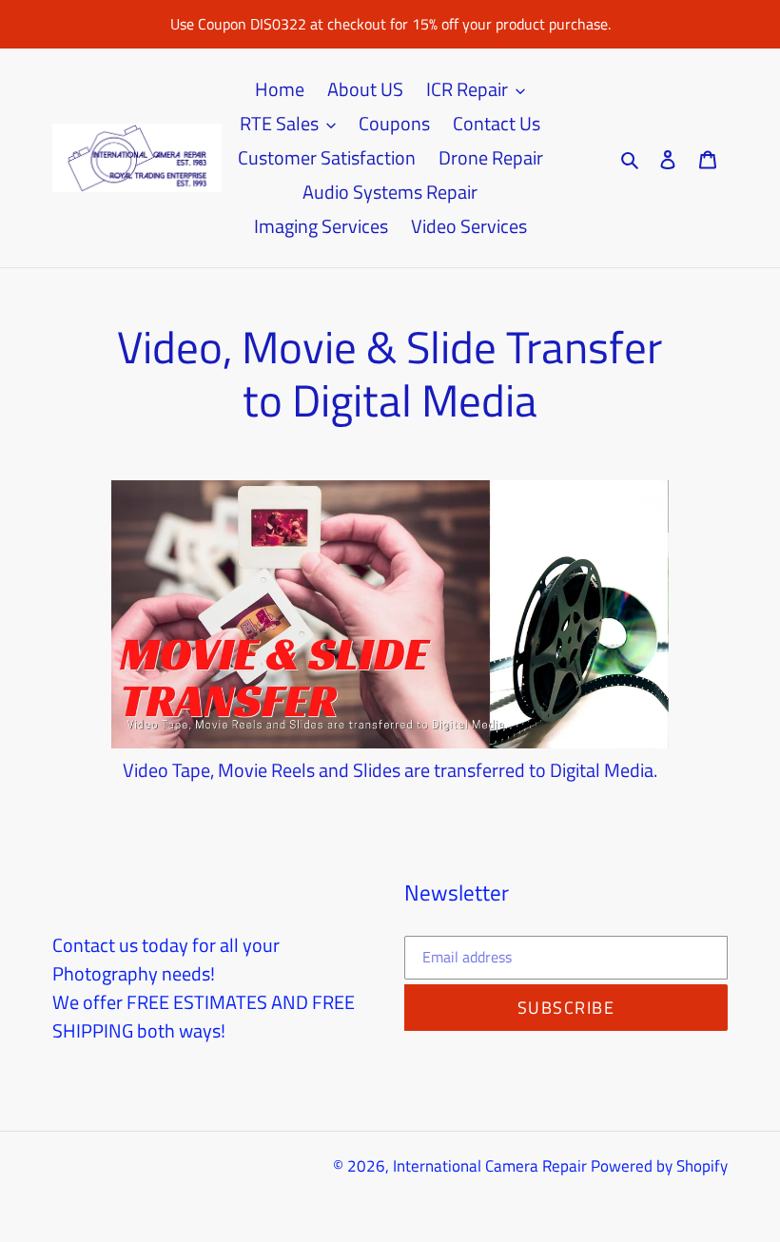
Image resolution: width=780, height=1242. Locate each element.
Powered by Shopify (659, 1166)
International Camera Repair (490, 1166)
